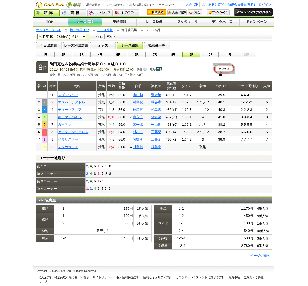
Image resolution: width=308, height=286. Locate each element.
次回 (111, 36)
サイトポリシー (103, 277)
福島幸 (156, 147)
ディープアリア (70, 109)
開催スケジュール (188, 22)
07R (155, 54)
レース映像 (153, 22)
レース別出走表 (76, 45)
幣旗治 (156, 95)
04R (100, 54)
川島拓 (138, 147)
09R (191, 54)
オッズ (103, 45)
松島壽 (156, 109)
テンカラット (68, 147)
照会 (195, 12)
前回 (100, 36)
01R (45, 54)
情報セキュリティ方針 (157, 277)
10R (210, 54)
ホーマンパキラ (70, 117)
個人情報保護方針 (128, 277)
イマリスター (68, 139)
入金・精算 (177, 12)
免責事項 (234, 277)
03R (82, 54)
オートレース (100, 12)
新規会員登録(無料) (241, 4)
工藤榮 (156, 132)
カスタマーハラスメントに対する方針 (200, 277)
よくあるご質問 (213, 4)
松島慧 (138, 109)
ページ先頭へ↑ (261, 256)
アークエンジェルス (73, 132)
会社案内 (45, 277)
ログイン (265, 4)
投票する (156, 12)
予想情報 (119, 22)
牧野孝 (138, 139)
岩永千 (138, 117)
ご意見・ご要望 (254, 277)
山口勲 (138, 95)
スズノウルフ (68, 95)
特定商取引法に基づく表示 (71, 277)
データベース (222, 22)
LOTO (126, 12)
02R (63, 54)
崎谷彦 (156, 102)
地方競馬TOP (79, 30)
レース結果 (130, 45)
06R (137, 54)
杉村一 (138, 132)
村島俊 (138, 102)
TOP (50, 22)
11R (228, 54)
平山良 (156, 124)
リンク (43, 281)
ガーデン (64, 124)
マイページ (218, 12)
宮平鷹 (138, 124)
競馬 (47, 12)
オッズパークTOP (48, 30)
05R (118, 54)
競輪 (73, 12)
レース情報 (85, 22)
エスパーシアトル (71, 102)
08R (173, 54)
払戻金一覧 (157, 45)
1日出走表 (49, 45)
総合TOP (192, 4)
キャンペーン (257, 22)
